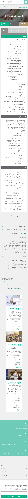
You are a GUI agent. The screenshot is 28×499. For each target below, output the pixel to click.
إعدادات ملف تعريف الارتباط (14, 492)
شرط (11, 30)
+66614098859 (23, 231)
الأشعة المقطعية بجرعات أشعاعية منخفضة (15, 92)
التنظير (22, 91)
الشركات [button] (3, 468)
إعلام (4, 30)
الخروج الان (21, 444)
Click (25, 233)
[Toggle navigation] (26, 2)
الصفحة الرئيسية (23, 5)
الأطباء (23, 30)
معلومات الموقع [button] (4, 475)
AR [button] (22, 2)
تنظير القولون (21, 89)
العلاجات (17, 30)
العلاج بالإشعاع (21, 49)
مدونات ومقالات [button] (4, 471)
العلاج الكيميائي (21, 41)
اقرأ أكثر (18, 329)
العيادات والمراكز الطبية (15, 5)
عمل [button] (2, 465)
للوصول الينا (20, 453)
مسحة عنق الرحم (20, 87)
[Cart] (18, 2)
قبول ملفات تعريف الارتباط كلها (14, 496)
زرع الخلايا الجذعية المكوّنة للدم (16, 66)
